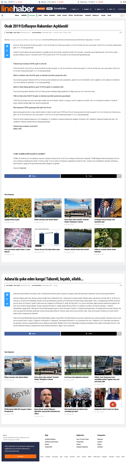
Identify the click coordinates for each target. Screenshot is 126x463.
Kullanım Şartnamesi (51, 442)
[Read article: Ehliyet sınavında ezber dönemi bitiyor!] (48, 208)
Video (69, 32)
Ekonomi (52, 15)
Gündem (23, 15)
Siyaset (64, 15)
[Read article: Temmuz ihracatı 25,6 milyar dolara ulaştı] (48, 238)
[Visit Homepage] (17, 8)
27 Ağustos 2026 (69, 380)
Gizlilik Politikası (50, 439)
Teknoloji (95, 15)
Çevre (59, 15)
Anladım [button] (20, 456)
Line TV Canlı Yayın (82, 439)
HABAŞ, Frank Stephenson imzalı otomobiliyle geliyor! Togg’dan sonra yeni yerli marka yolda (106, 379)
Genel (97, 373)
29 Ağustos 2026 (39, 222)
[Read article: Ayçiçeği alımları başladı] (18, 208)
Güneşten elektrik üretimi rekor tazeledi (76, 249)
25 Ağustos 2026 (99, 412)
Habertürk (22, 168)
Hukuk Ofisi (48, 447)
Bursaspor (32, 15)
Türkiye (65, 32)
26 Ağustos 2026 (9, 414)
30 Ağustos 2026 (9, 222)
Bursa (17, 15)
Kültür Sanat (78, 15)
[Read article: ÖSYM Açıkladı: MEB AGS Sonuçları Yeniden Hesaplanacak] (18, 397)
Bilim (109, 15)
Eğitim (71, 15)
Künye (47, 444)
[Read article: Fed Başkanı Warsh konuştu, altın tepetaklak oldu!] (108, 208)
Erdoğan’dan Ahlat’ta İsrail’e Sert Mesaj (106, 409)
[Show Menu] (2, 15)
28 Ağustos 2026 (99, 224)
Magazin (88, 15)
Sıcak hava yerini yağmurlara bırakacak (76, 377)
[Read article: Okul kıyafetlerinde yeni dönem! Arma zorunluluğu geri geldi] (78, 397)
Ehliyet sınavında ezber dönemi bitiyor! (46, 220)
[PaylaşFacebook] (7, 46)
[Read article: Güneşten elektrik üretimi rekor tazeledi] (78, 238)
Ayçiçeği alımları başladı (11, 220)
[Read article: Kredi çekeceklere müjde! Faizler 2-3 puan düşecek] (18, 238)
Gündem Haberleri (82, 447)
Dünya (46, 15)
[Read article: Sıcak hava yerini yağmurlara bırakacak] (78, 365)
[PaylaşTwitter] (7, 51)
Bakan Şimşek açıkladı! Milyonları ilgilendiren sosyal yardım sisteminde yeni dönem (47, 411)
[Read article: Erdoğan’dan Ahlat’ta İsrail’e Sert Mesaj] (108, 397)
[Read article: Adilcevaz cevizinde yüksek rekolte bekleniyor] (108, 238)
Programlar (80, 442)
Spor (40, 15)
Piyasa (78, 444)
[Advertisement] (63, 185)
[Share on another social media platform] (7, 55)
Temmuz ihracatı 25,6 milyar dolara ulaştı (47, 249)
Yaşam (103, 15)
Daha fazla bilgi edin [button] (12, 451)
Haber (60, 32)
